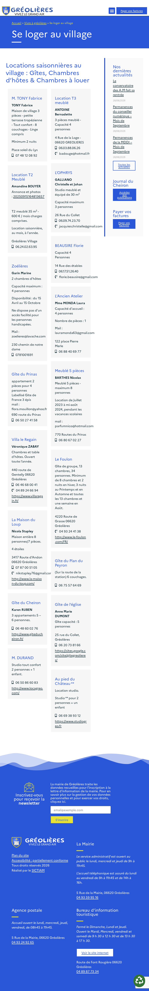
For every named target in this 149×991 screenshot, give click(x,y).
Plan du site (20, 855)
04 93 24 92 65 (23, 942)
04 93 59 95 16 (87, 897)
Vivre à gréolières (35, 23)
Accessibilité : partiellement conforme (40, 860)
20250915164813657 (28, 196)
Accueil (16, 23)
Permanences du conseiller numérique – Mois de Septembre (123, 115)
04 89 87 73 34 (87, 971)
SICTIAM (38, 870)
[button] (112, 11)
